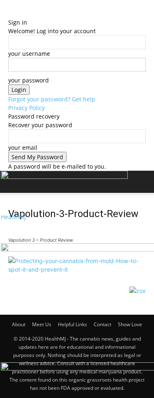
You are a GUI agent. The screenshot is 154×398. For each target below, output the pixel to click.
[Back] (10, 14)
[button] (14, 232)
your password (28, 80)
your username (29, 53)
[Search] (142, 182)
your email (22, 147)
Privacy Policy (26, 108)
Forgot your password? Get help (51, 99)
